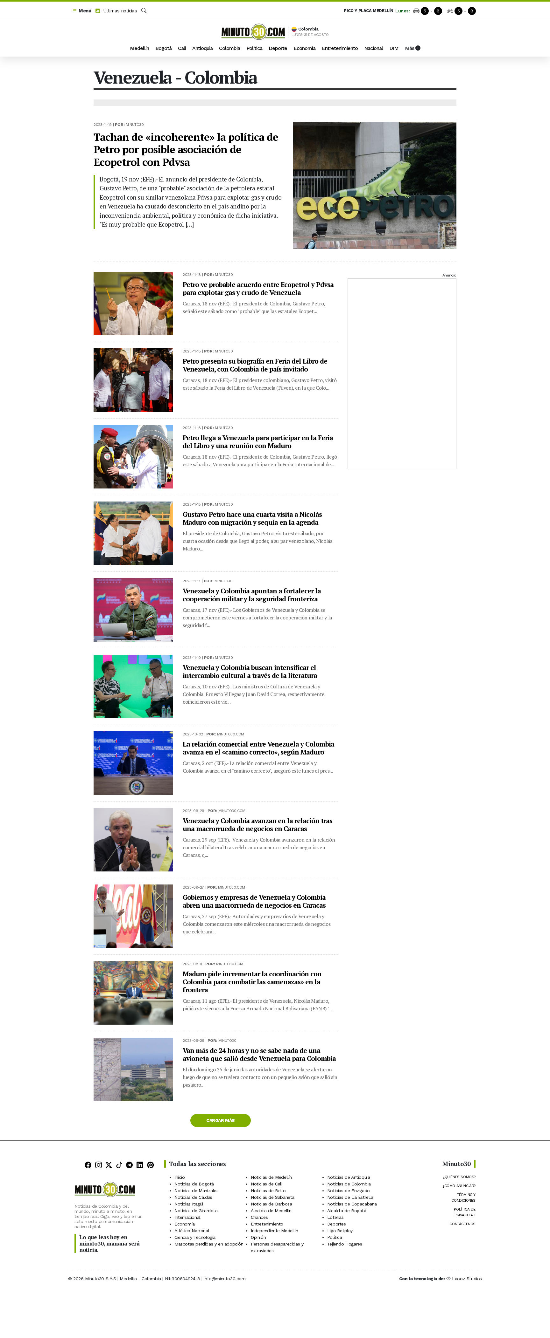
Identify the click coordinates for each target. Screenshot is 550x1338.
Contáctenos (462, 1224)
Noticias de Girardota (196, 1210)
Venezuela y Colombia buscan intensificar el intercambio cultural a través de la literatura (250, 671)
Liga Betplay (340, 1230)
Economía (304, 48)
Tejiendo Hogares (344, 1243)
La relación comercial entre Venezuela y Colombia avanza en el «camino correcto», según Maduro (258, 748)
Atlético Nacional (191, 1230)
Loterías (335, 1217)
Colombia (229, 48)
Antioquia (202, 48)
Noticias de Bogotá (194, 1183)
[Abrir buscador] (143, 11)
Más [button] (410, 48)
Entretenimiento (340, 48)
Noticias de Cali (266, 1183)
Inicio (179, 1177)
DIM (393, 48)
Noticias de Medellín (271, 1177)
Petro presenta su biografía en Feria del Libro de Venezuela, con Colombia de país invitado (255, 365)
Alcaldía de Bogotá (346, 1210)
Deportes (336, 1223)
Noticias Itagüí (188, 1203)
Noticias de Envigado (348, 1190)
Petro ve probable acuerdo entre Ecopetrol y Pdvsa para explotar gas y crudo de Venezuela (258, 288)
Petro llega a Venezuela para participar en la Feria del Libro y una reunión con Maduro (258, 441)
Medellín (139, 48)
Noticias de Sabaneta (272, 1197)
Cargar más (220, 1120)
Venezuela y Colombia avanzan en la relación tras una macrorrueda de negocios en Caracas (257, 824)
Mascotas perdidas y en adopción (208, 1243)
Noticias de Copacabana (352, 1203)
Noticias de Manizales (196, 1190)
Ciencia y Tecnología (194, 1237)
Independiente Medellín (274, 1230)
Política (254, 48)
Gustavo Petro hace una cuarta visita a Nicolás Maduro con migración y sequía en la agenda (252, 518)
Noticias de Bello (268, 1190)
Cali (182, 48)
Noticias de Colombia (349, 1183)
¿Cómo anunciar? (459, 1186)
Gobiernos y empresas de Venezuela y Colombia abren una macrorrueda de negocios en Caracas (254, 901)
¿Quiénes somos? (459, 1177)
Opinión (258, 1237)
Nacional (373, 48)
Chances (259, 1217)
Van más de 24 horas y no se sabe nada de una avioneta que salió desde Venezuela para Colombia (259, 1054)
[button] (82, 11)
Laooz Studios (467, 1278)
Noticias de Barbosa (271, 1203)
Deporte (278, 48)
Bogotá (163, 48)
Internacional (187, 1217)
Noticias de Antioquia (348, 1177)
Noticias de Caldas (193, 1197)
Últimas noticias (119, 11)
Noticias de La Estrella (350, 1197)
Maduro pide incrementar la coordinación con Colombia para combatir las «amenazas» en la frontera (252, 981)
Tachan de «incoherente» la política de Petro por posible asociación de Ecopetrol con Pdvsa (186, 149)
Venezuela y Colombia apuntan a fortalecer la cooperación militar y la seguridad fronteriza (252, 594)
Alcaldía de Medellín (271, 1210)
